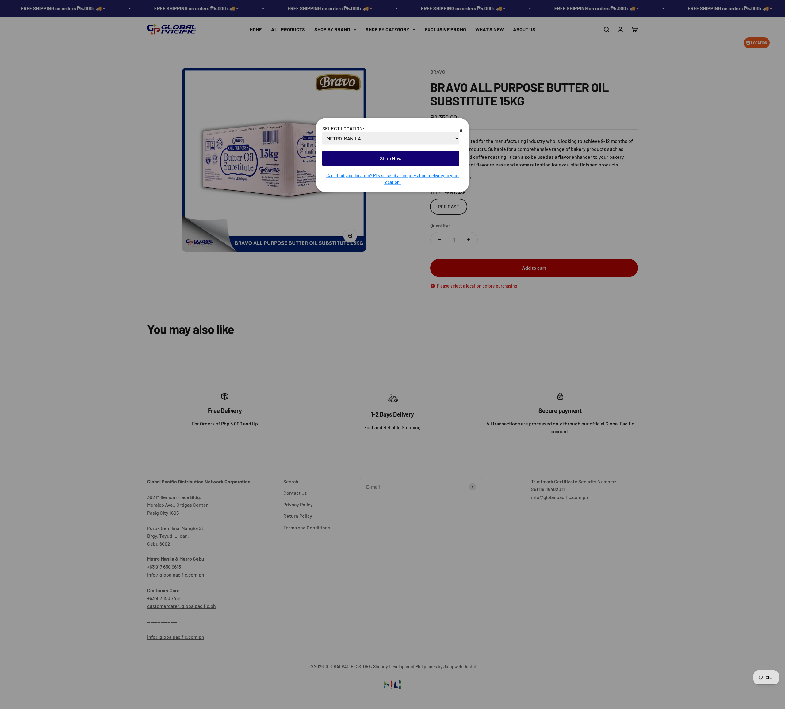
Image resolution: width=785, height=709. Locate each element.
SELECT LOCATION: (343, 128)
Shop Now (391, 158)
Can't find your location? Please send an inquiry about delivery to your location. (392, 179)
